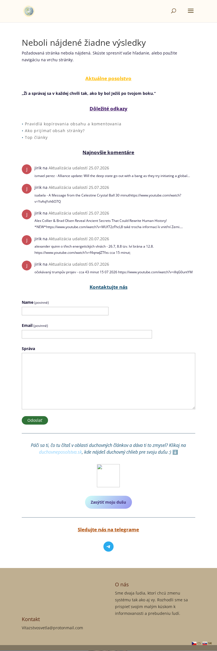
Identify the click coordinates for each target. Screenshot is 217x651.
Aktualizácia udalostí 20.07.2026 (79, 238)
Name (35, 302)
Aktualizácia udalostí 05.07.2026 (79, 264)
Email (35, 325)
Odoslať (34, 420)
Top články (36, 137)
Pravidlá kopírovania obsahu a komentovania (73, 123)
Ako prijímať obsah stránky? (55, 130)
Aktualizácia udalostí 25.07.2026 (79, 168)
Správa (28, 348)
